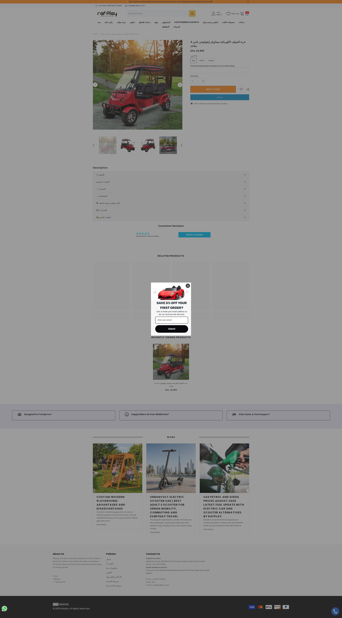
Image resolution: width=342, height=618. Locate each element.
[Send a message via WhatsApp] (4, 608)
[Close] (188, 286)
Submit (171, 329)
